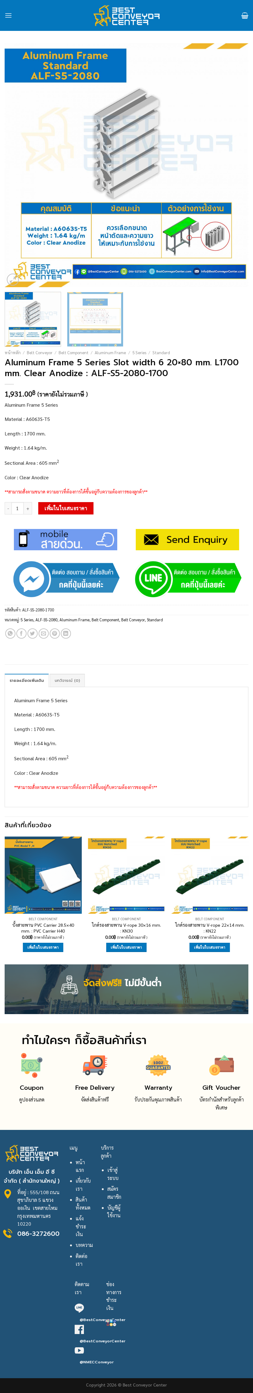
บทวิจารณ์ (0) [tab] (67, 680)
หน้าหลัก (13, 352)
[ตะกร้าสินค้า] (244, 15)
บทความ (84, 1245)
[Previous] (17, 165)
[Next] (235, 165)
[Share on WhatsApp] (10, 633)
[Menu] (8, 15)
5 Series (139, 352)
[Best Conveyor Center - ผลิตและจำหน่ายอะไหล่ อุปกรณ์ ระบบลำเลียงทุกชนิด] (127, 15)
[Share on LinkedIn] (66, 633)
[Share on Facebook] (21, 633)
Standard (161, 352)
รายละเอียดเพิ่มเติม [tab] (27, 680)
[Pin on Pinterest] (55, 633)
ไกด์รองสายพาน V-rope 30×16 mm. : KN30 (126, 928)
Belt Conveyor (39, 352)
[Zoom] (13, 280)
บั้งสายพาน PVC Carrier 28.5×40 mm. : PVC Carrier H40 (43, 928)
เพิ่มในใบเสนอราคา (65, 508)
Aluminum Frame (110, 352)
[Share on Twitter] (32, 633)
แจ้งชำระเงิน (81, 1226)
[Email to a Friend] (44, 633)
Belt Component (74, 352)
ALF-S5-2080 (46, 619)
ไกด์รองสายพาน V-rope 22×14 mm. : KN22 (209, 928)
